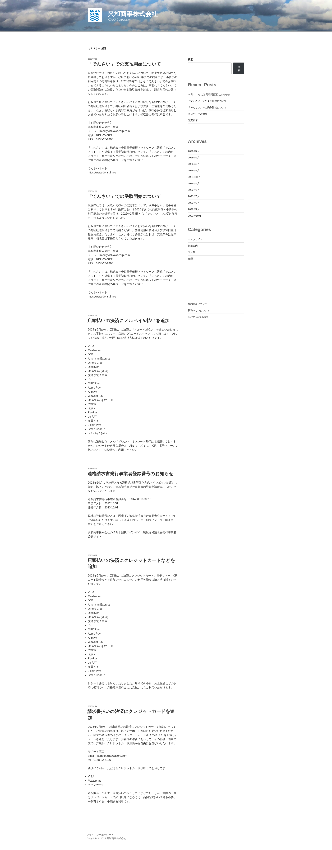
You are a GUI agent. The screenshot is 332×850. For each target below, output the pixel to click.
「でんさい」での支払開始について (124, 64)
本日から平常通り (197, 113)
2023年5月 (194, 196)
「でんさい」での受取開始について (124, 196)
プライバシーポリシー (99, 834)
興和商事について (197, 304)
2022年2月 (194, 209)
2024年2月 (194, 183)
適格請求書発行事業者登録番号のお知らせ (130, 473)
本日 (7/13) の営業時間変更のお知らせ (209, 94)
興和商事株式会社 (133, 13)
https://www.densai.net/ (102, 172)
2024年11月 (194, 177)
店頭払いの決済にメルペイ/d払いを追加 (128, 320)
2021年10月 (194, 215)
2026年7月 (194, 151)
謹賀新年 (193, 120)
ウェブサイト (195, 239)
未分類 (191, 252)
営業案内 (193, 245)
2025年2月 (194, 164)
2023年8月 (194, 189)
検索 (190, 59)
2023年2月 (194, 202)
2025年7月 (194, 157)
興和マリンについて (199, 310)
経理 (190, 258)
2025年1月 (194, 170)
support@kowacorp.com (112, 755)
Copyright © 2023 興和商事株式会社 (106, 838)
